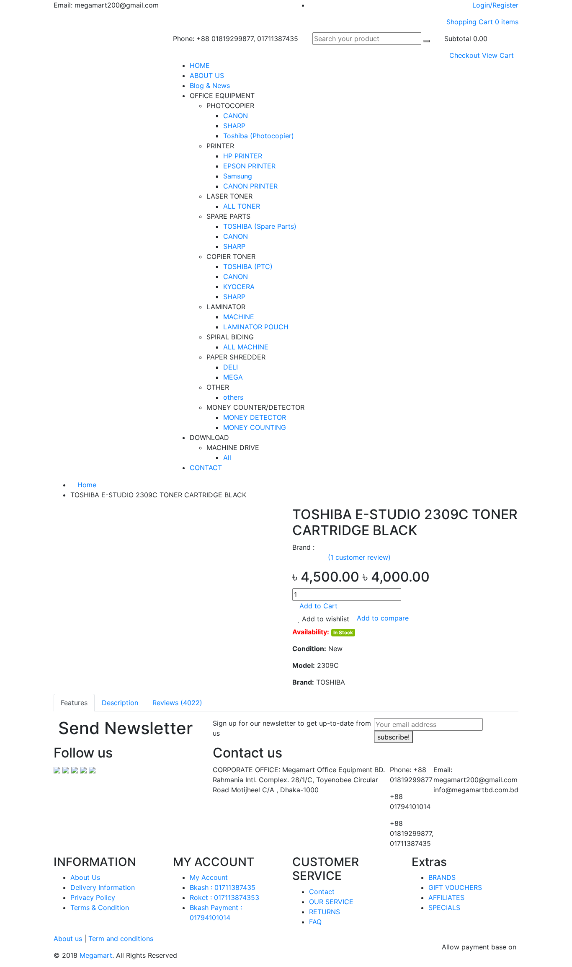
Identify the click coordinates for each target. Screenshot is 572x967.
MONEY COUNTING (254, 427)
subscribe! (393, 737)
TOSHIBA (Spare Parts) (259, 226)
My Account (209, 877)
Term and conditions (120, 938)
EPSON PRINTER (249, 166)
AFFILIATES (446, 897)
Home (85, 485)
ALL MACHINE (245, 347)
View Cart (498, 55)
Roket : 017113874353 (224, 897)
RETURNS (324, 912)
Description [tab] (120, 702)
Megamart (96, 955)
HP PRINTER (242, 156)
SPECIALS (444, 907)
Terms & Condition (99, 907)
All (227, 457)
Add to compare (383, 618)
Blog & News (210, 85)
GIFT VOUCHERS (455, 887)
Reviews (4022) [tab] (177, 702)
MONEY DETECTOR (254, 417)
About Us (85, 877)
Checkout (464, 55)
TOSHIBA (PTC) (248, 266)
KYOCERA (239, 286)
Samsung (237, 176)
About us (68, 938)
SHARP (234, 126)
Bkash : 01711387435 (222, 887)
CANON (235, 115)
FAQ (315, 922)
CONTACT (206, 467)
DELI (230, 367)
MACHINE (238, 317)
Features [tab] (74, 702)
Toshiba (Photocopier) (258, 136)
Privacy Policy (92, 897)
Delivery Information (102, 887)
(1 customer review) (359, 557)
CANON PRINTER (250, 186)
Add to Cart (317, 606)
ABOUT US (207, 75)
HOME (200, 65)
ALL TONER (241, 206)
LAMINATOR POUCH (256, 327)
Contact (322, 891)
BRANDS (442, 877)
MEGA (233, 377)
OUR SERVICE (331, 901)
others (233, 397)
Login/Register (495, 5)
